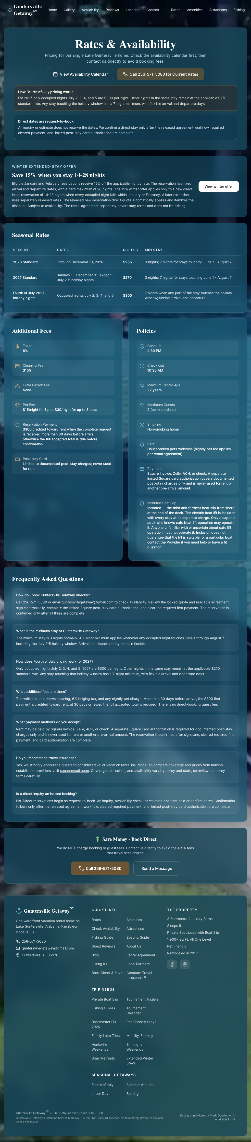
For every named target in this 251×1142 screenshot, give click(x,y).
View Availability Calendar (84, 74)
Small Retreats (103, 1058)
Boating (132, 1093)
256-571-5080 (35, 602)
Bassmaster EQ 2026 (104, 1024)
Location (132, 10)
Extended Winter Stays (139, 1060)
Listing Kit (99, 964)
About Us (133, 946)
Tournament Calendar (136, 1010)
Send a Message (156, 868)
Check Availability (106, 928)
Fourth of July (102, 1085)
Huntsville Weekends (100, 1046)
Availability (90, 10)
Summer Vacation (140, 1085)
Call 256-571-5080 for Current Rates (164, 74)
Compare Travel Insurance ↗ (139, 975)
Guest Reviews (103, 946)
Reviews (112, 10)
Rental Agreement (140, 955)
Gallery (69, 10)
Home (52, 10)
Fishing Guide (102, 937)
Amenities (194, 10)
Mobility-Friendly (139, 1035)
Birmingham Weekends (135, 1046)
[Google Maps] (185, 964)
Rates (175, 10)
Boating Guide (137, 937)
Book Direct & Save (107, 973)
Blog (95, 955)
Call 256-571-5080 (104, 868)
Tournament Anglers (142, 999)
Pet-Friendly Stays (141, 1022)
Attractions (218, 10)
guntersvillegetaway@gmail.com (87, 602)
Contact (152, 10)
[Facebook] (172, 964)
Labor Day (100, 1093)
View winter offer (218, 186)
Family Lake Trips (106, 1035)
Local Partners (138, 964)
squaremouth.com (74, 770)
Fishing (239, 10)
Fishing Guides (103, 1008)
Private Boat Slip (105, 999)
